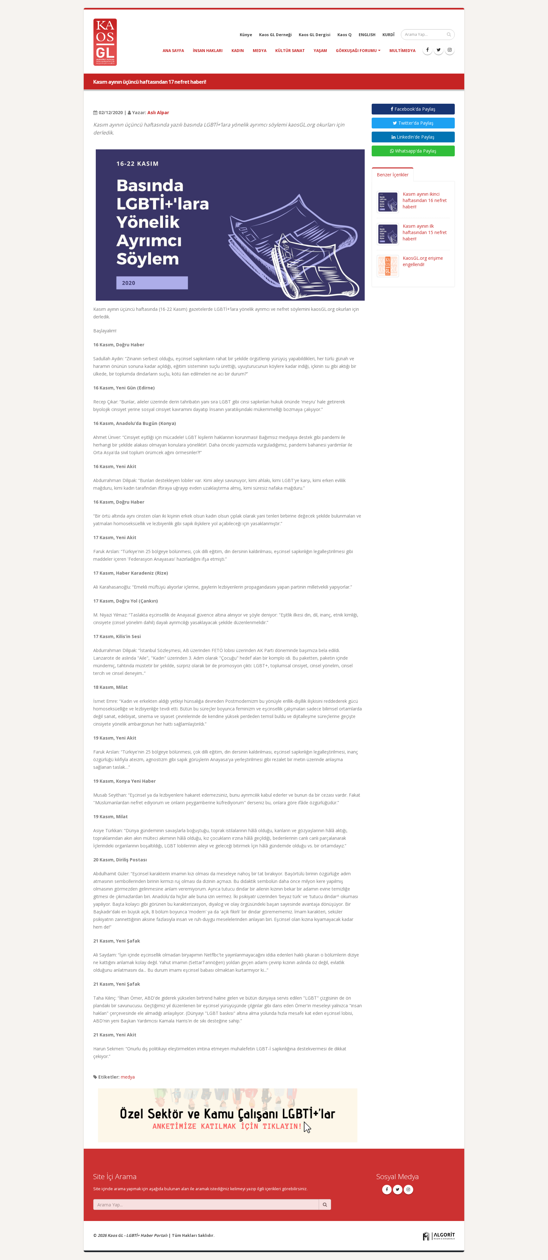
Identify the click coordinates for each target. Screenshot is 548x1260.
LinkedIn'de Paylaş (414, 137)
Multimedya (402, 50)
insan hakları (208, 50)
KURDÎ (388, 34)
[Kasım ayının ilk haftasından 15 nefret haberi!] (387, 234)
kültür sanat (290, 50)
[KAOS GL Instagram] (449, 50)
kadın (238, 50)
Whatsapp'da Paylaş (415, 151)
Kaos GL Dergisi (314, 34)
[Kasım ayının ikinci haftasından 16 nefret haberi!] (387, 202)
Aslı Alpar (158, 112)
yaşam (320, 50)
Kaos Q (344, 34)
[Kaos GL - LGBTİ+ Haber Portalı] (107, 42)
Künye (246, 34)
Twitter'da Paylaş (415, 123)
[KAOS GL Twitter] (438, 50)
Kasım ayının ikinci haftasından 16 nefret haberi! (425, 200)
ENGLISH (367, 34)
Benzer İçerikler (392, 175)
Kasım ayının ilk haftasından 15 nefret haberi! (425, 232)
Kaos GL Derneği (275, 34)
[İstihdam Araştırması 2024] (227, 1112)
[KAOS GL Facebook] (427, 50)
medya (259, 50)
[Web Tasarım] (439, 1235)
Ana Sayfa (173, 50)
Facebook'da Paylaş (414, 109)
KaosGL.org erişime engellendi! (423, 261)
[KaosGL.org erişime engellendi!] (387, 266)
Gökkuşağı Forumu (356, 50)
